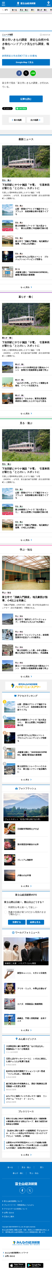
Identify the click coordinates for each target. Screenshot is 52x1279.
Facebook (22, 1190)
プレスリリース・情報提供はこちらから (19, 1205)
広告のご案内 (9, 1216)
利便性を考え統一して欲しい (22, 907)
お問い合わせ (9, 1213)
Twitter (30, 1190)
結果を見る (35, 922)
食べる (14, 10)
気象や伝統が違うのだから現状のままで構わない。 (27, 913)
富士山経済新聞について (13, 1201)
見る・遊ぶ (24, 10)
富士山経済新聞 (26, 3)
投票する (17, 922)
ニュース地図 (7, 34)
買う (32, 10)
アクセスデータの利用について (15, 1209)
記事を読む (26, 98)
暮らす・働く (42, 10)
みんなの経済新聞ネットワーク (26, 1243)
